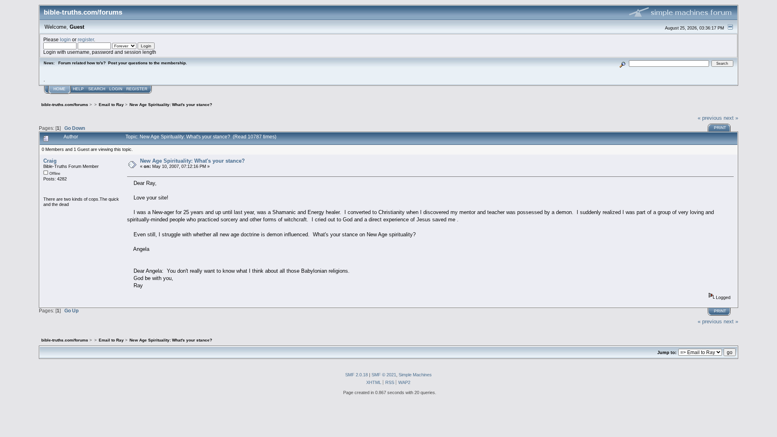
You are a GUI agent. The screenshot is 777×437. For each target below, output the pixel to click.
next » (731, 118)
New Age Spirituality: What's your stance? (192, 161)
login (65, 39)
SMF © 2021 (384, 374)
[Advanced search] (623, 63)
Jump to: (667, 352)
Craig (50, 161)
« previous (710, 118)
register (86, 39)
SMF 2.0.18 (356, 374)
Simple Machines (415, 374)
